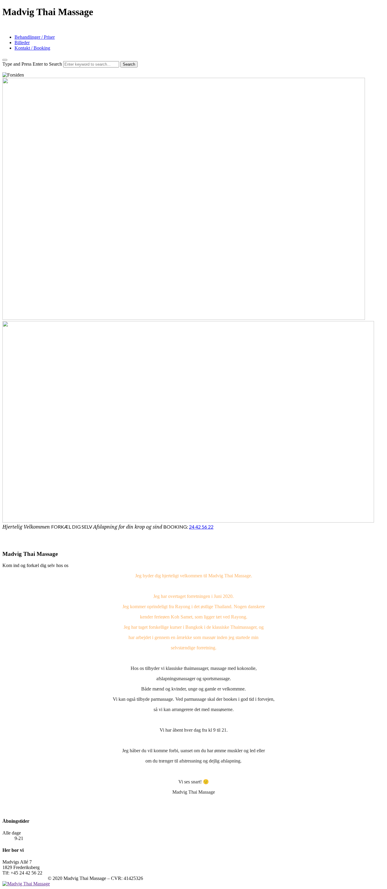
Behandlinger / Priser (35, 37)
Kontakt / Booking (32, 48)
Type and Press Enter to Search (32, 64)
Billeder (22, 42)
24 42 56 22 (201, 527)
